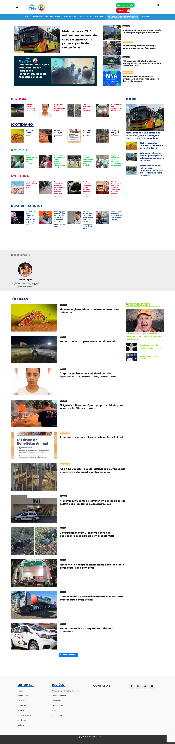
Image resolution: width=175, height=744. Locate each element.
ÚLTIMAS (20, 299)
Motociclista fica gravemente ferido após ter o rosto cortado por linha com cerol (116, 111)
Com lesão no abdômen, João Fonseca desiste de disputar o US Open (59, 161)
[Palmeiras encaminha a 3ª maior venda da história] (17, 161)
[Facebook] (131, 686)
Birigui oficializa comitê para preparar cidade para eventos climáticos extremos (59, 136)
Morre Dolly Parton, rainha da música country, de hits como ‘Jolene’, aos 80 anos (31, 218)
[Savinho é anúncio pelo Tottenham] (131, 357)
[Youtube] (152, 686)
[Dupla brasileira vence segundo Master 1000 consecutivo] (102, 161)
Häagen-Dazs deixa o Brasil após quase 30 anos (31, 185)
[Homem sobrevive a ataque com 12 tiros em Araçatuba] (34, 637)
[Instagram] (138, 686)
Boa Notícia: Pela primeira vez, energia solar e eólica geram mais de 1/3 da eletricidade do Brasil (26, 285)
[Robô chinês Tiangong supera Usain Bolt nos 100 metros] (102, 217)
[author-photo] (25, 269)
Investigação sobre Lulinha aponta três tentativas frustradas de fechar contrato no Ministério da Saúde (59, 219)
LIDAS (132, 98)
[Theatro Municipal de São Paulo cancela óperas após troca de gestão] (102, 187)
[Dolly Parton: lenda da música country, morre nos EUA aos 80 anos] (131, 347)
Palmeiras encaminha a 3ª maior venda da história (31, 159)
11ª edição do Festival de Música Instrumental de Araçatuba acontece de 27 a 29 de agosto (140, 78)
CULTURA (20, 176)
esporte (20, 150)
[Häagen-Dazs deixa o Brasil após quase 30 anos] (17, 187)
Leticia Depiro (25, 279)
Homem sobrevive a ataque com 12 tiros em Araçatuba (86, 630)
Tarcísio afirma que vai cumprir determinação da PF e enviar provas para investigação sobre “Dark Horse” (88, 220)
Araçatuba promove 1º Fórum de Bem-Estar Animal (87, 134)
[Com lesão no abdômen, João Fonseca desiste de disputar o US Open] (45, 161)
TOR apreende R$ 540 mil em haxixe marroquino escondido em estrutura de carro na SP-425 (141, 63)
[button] (158, 5)
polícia (19, 98)
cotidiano (22, 124)
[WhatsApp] (145, 686)
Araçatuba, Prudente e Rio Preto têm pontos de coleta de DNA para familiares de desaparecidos (92, 502)
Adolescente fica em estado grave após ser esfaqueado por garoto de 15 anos (141, 31)
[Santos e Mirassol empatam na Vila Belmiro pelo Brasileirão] (74, 161)
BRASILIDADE (138, 304)
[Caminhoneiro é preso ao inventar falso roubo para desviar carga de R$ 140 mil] (34, 605)
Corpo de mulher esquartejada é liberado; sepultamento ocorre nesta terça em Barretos (59, 111)
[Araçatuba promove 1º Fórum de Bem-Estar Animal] (74, 136)
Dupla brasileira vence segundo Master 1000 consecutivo (116, 160)
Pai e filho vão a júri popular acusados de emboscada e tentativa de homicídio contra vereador (92, 470)
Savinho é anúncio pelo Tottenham (149, 357)
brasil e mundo (27, 206)
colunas (21, 254)
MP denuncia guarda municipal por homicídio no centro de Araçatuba (139, 46)
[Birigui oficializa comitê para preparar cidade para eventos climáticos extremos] (45, 136)
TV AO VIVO (121, 10)
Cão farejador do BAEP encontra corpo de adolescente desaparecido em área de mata (87, 534)
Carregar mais (67, 655)
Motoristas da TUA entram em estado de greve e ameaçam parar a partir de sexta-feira (79, 39)
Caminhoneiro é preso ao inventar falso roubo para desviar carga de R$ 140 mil (91, 598)
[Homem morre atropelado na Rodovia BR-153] (17, 110)
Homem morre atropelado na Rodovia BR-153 (30, 108)
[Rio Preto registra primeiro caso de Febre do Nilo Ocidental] (17, 136)
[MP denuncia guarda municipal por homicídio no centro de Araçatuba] (112, 48)
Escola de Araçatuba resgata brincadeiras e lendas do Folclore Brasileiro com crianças (59, 189)
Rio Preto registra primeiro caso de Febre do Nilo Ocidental (31, 135)
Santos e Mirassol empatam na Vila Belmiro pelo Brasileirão (88, 160)
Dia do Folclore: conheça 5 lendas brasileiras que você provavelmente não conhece (88, 189)
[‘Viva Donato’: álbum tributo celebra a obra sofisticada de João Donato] (145, 320)
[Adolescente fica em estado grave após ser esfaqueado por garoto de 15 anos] (112, 32)
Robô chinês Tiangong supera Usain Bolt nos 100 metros (116, 215)
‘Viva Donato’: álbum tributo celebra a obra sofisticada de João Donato (143, 336)
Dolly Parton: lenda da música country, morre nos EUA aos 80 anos (151, 347)
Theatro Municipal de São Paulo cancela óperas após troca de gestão (116, 187)
